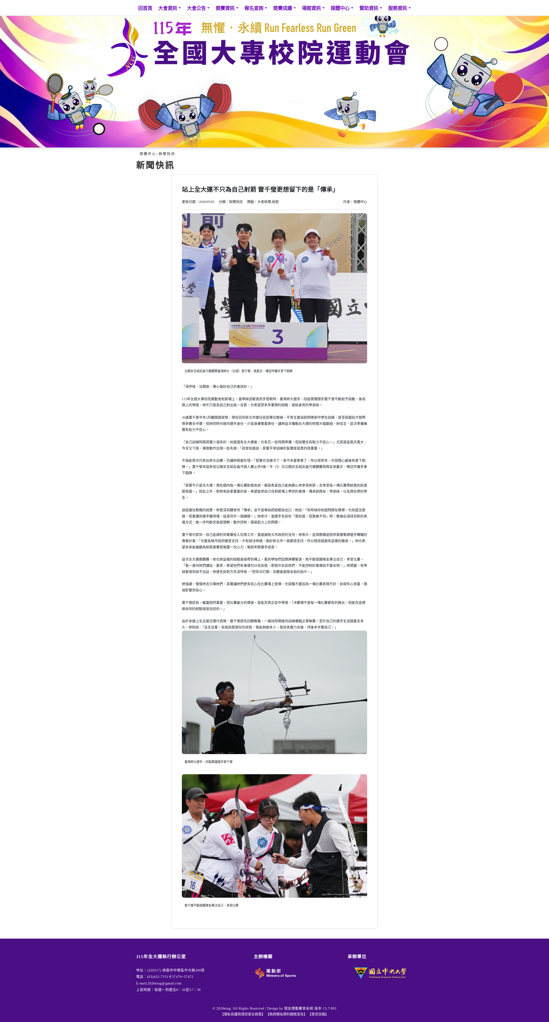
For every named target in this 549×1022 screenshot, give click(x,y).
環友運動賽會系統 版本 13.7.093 (310, 1008)
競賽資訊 (226, 8)
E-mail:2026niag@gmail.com (158, 983)
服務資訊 (398, 8)
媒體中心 (341, 8)
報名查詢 (254, 8)
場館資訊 (312, 8)
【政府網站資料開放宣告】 (286, 1014)
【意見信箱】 (318, 1014)
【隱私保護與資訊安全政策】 (242, 1014)
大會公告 (197, 8)
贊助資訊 (369, 8)
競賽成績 (283, 8)
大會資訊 (168, 8)
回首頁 (145, 8)
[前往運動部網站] (275, 972)
